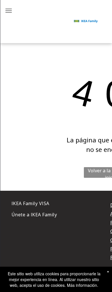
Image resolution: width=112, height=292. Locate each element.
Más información (82, 285)
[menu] (8, 10)
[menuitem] (60, 203)
